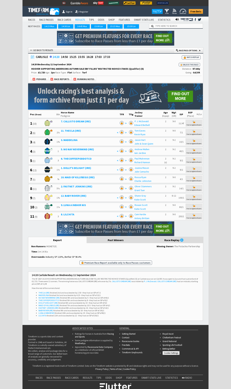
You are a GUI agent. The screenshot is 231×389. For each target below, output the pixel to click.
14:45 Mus (82, 26)
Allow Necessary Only (190, 379)
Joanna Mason (142, 167)
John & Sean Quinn (143, 143)
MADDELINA (44, 295)
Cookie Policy (129, 369)
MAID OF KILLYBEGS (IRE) (49, 305)
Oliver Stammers (143, 186)
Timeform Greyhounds (132, 352)
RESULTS (80, 19)
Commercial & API (130, 348)
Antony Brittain (141, 218)
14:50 (64, 57)
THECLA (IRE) (44, 292)
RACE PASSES (46, 19)
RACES (31, 19)
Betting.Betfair (169, 348)
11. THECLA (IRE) (71, 130)
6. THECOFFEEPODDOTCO (76, 158)
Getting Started (128, 333)
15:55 (81, 57)
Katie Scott (140, 199)
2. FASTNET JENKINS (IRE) (76, 186)
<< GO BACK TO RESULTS (41, 50)
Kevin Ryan (139, 134)
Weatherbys (80, 343)
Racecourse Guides (130, 341)
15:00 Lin (98, 26)
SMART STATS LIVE (144, 19)
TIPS (91, 19)
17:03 (98, 57)
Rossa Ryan (140, 177)
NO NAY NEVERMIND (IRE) (49, 297)
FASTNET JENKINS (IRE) (49, 308)
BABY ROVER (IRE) (46, 310)
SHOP (111, 19)
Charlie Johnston (142, 180)
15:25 (73, 57)
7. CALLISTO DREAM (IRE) (76, 121)
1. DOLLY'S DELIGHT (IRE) (76, 168)
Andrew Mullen (142, 149)
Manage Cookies (172, 354)
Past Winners (116, 240)
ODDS (101, 19)
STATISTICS (164, 19)
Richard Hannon (142, 162)
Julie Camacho (141, 171)
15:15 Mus (115, 26)
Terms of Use (115, 369)
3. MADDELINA (69, 140)
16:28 (89, 57)
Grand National (170, 341)
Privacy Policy (101, 369)
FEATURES (124, 19)
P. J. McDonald (142, 121)
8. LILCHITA (67, 214)
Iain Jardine (140, 153)
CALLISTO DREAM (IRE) (121, 281)
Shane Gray (140, 195)
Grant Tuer (139, 190)
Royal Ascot (168, 333)
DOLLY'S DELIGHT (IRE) (48, 303)
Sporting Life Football (172, 345)
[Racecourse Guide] (51, 57)
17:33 (106, 57)
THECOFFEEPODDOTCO (49, 300)
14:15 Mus (49, 26)
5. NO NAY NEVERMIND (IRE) (77, 149)
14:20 (56, 57)
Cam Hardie (140, 214)
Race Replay (172, 240)
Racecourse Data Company (100, 347)
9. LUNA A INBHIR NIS (73, 205)
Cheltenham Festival (172, 337)
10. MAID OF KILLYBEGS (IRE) (78, 177)
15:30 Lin (131, 26)
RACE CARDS (64, 19)
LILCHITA (43, 315)
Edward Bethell (142, 125)
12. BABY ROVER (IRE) (73, 195)
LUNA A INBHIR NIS (46, 313)
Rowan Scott (141, 205)
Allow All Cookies (165, 379)
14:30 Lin (66, 26)
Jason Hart (140, 139)
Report (57, 240)
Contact (125, 337)
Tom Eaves (140, 130)
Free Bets (195, 11)
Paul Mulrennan (142, 158)
